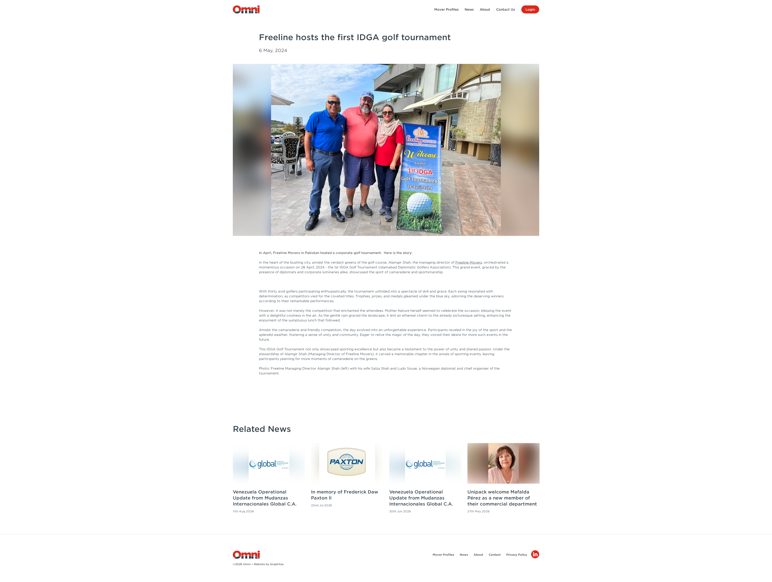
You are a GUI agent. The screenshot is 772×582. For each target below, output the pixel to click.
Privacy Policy (516, 554)
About (485, 9)
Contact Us (505, 9)
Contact (495, 554)
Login (530, 9)
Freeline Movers (468, 262)
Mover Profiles (446, 9)
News (469, 9)
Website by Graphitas (269, 564)
